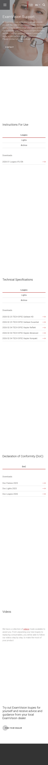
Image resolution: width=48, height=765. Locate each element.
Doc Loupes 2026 (10, 494)
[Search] (44, 5)
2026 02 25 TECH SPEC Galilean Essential (20, 322)
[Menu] (5, 5)
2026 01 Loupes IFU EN (12, 162)
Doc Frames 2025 (10, 483)
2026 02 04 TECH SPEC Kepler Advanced (20, 333)
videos (26, 629)
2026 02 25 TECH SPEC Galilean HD (17, 317)
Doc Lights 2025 (9, 488)
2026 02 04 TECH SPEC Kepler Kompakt (19, 338)
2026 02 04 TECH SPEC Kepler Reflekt (19, 327)
